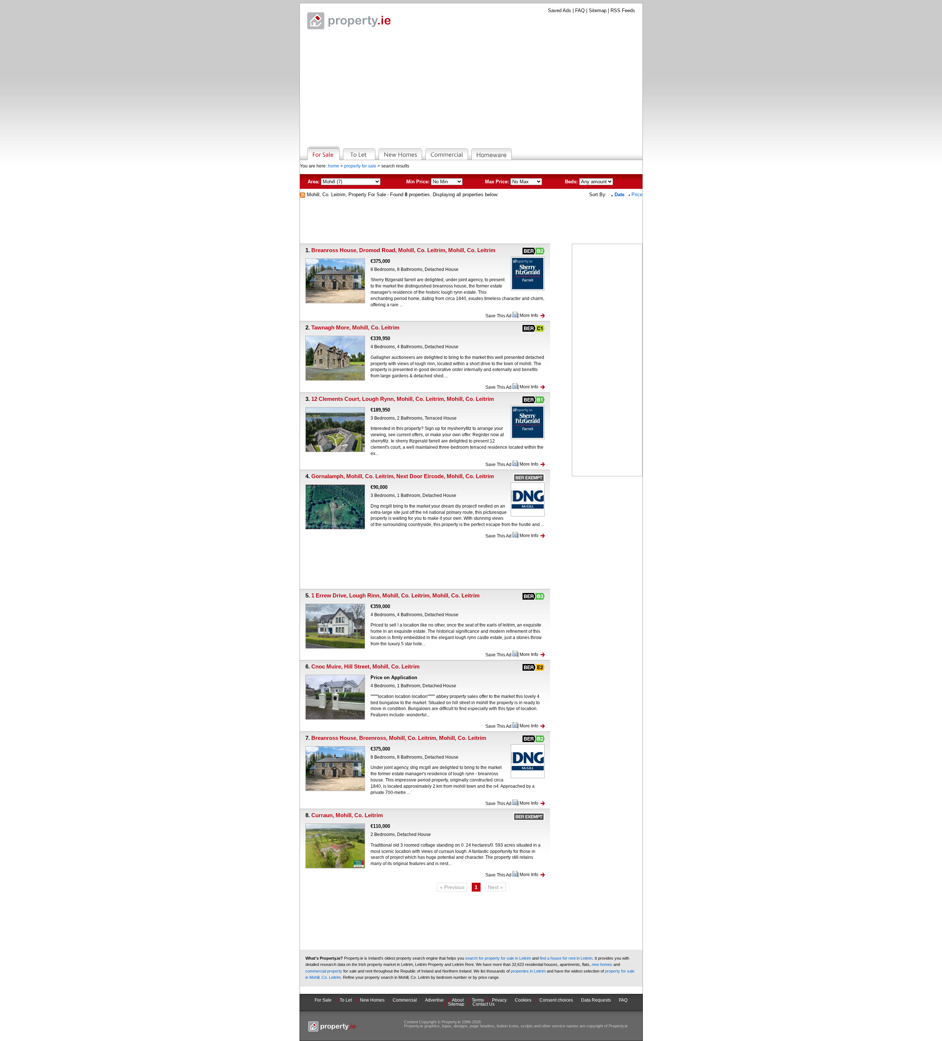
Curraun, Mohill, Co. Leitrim (347, 815)
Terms (478, 1000)
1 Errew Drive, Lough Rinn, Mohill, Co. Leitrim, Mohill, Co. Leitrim (395, 595)
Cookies (523, 1000)
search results (395, 166)
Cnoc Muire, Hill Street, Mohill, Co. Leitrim (365, 666)
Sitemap (597, 10)
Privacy (499, 1000)
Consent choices (556, 1000)
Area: (313, 181)
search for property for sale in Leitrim (498, 958)
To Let (346, 1000)
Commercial (405, 1000)
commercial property (323, 971)
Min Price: (417, 181)
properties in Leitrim (528, 971)
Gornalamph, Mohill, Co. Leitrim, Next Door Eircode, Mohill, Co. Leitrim (402, 476)
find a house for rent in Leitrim (566, 958)
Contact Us (483, 1004)
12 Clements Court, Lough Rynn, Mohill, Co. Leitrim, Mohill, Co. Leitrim (402, 399)
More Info (529, 315)
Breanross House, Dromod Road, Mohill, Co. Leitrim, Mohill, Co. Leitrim (403, 250)
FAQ (580, 10)
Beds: (571, 181)
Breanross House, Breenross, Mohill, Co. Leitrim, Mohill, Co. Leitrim (398, 738)
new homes (602, 964)
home (333, 166)
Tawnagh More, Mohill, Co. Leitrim (355, 327)
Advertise (434, 1000)
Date (620, 194)
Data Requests (596, 1000)
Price (636, 194)
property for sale (360, 166)
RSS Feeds (622, 10)
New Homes (372, 1000)
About (458, 1000)
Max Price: (497, 181)
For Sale (323, 1000)
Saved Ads (559, 10)
